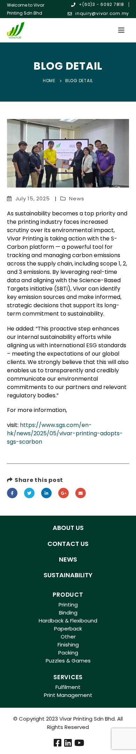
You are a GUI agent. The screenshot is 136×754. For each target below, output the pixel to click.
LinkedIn (46, 493)
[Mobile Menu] (123, 30)
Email (80, 493)
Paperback (68, 628)
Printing (68, 604)
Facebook (12, 493)
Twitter (29, 493)
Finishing (68, 644)
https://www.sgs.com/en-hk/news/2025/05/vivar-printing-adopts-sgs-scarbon (65, 433)
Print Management (68, 695)
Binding (68, 612)
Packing (68, 652)
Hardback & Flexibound (68, 620)
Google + (63, 493)
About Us (68, 527)
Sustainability (68, 575)
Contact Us (68, 543)
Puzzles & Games (68, 660)
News (76, 198)
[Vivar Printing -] (15, 30)
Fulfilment (68, 687)
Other (68, 636)
